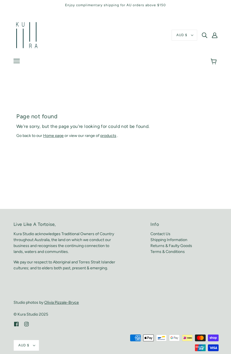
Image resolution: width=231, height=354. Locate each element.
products (108, 135)
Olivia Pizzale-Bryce (61, 302)
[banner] (27, 34)
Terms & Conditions (167, 251)
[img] (204, 35)
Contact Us (160, 233)
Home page (53, 135)
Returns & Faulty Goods (171, 245)
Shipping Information (168, 239)
